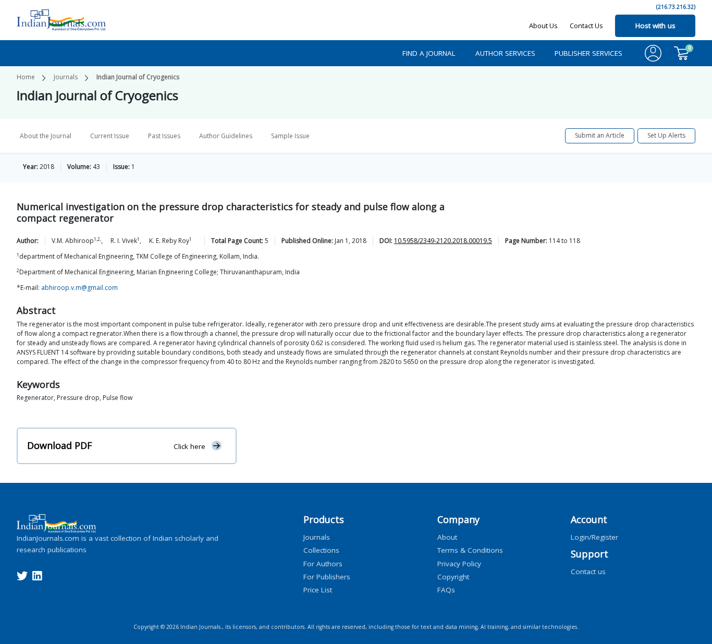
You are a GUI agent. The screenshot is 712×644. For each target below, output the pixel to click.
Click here (189, 446)
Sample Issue (290, 135)
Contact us (588, 571)
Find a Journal (429, 53)
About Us (543, 25)
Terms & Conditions (470, 550)
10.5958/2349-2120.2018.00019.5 (443, 240)
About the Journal (45, 135)
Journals (66, 76)
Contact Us (586, 25)
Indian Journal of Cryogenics (137, 76)
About (447, 537)
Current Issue (109, 135)
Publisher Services (588, 53)
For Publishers (326, 576)
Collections (321, 550)
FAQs (446, 589)
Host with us (655, 25)
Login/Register (594, 537)
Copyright (453, 576)
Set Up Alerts (666, 135)
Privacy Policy (459, 563)
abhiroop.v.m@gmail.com (79, 287)
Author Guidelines (225, 135)
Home (26, 76)
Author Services (505, 53)
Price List (317, 589)
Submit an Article (599, 135)
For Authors (322, 563)
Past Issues (164, 135)
